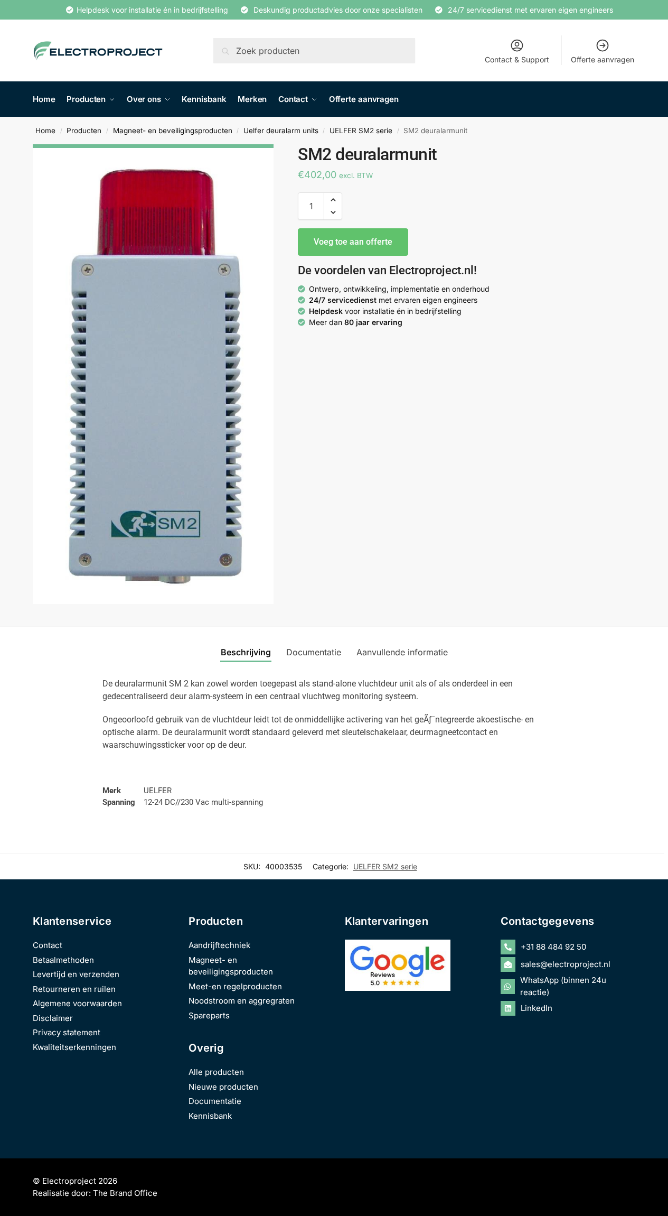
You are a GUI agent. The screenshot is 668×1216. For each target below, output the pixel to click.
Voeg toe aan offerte (353, 242)
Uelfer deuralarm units (280, 130)
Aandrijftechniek (219, 945)
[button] (333, 200)
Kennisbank (210, 1116)
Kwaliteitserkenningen (74, 1047)
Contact (47, 945)
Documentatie (215, 1101)
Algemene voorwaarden (77, 1003)
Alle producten (216, 1072)
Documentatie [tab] (313, 652)
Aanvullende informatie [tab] (402, 652)
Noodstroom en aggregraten (242, 1001)
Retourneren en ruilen (74, 989)
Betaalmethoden (63, 960)
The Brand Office (125, 1193)
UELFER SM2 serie (361, 130)
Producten (84, 130)
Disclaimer (53, 1018)
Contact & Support (517, 59)
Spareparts (209, 1015)
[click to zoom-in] (153, 374)
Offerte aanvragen (602, 59)
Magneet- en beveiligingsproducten (172, 130)
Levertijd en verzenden (76, 974)
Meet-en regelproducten (235, 986)
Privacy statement (66, 1032)
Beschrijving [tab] (246, 652)
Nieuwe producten (223, 1087)
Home (45, 130)
